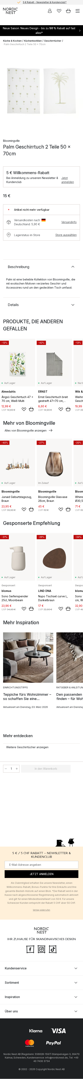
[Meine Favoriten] (59, 10)
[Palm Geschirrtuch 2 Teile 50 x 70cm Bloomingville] (41, 90)
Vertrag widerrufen (41, 910)
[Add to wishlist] (24, 409)
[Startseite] (10, 11)
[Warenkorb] (68, 10)
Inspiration (12, 997)
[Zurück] (7, 91)
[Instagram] (41, 948)
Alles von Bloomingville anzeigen (26, 430)
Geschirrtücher (52, 40)
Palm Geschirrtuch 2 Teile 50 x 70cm (25, 44)
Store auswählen (66, 234)
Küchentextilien (33, 40)
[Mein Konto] (49, 10)
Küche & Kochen (12, 40)
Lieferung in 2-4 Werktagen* (44, 2)
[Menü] (77, 10)
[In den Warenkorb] (31, 409)
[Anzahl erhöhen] (16, 769)
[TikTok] (52, 948)
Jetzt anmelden (67, 180)
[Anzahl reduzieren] (5, 769)
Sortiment (12, 983)
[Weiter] (76, 91)
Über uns (11, 1011)
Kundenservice (16, 968)
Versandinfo (69, 222)
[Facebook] (30, 948)
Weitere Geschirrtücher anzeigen (27, 747)
